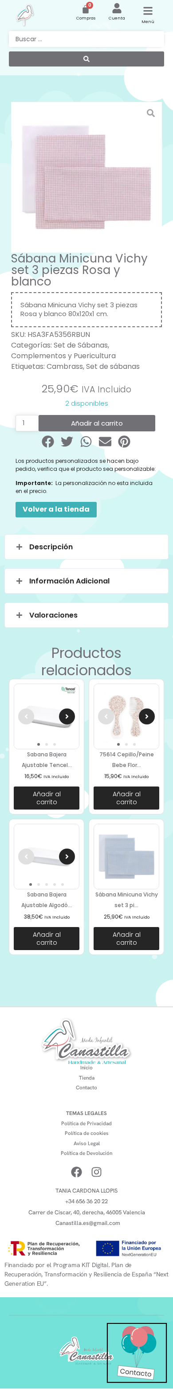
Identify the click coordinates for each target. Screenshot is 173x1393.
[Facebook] (76, 1172)
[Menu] (148, 11)
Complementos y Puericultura (63, 356)
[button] (48, 441)
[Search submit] (86, 59)
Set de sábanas (113, 366)
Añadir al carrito (97, 423)
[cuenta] (117, 8)
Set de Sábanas (81, 345)
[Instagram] (96, 1172)
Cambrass (65, 366)
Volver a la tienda (56, 509)
